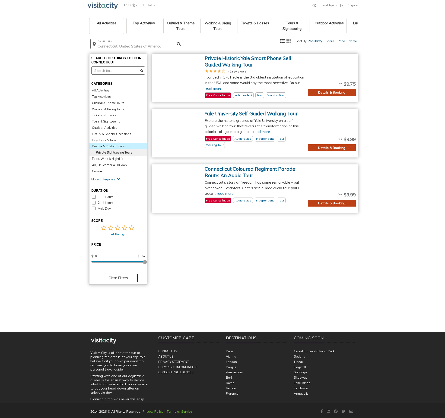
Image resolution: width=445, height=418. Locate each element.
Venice (231, 388)
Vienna (231, 356)
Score (330, 41)
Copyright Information (177, 367)
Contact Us (167, 351)
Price (341, 41)
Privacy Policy (153, 411)
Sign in (353, 5)
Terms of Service (179, 411)
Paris (229, 351)
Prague (231, 367)
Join (342, 5)
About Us (166, 356)
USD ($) (130, 5)
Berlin (230, 377)
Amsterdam (234, 372)
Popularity (315, 41)
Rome (230, 383)
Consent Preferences (176, 372)
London (231, 362)
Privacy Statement (173, 362)
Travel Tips (327, 5)
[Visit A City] (103, 341)
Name (353, 41)
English (148, 5)
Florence (232, 393)
